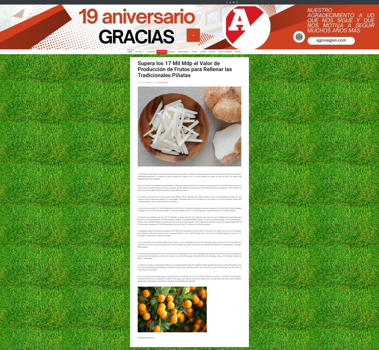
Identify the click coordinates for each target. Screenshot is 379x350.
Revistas (212, 52)
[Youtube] (233, 2)
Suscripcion (151, 52)
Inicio (130, 52)
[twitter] (230, 2)
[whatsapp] (240, 2)
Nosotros (172, 52)
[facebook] (226, 2)
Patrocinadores (183, 52)
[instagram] (237, 2)
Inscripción (162, 52)
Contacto (203, 52)
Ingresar (238, 52)
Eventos (194, 52)
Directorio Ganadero (225, 52)
